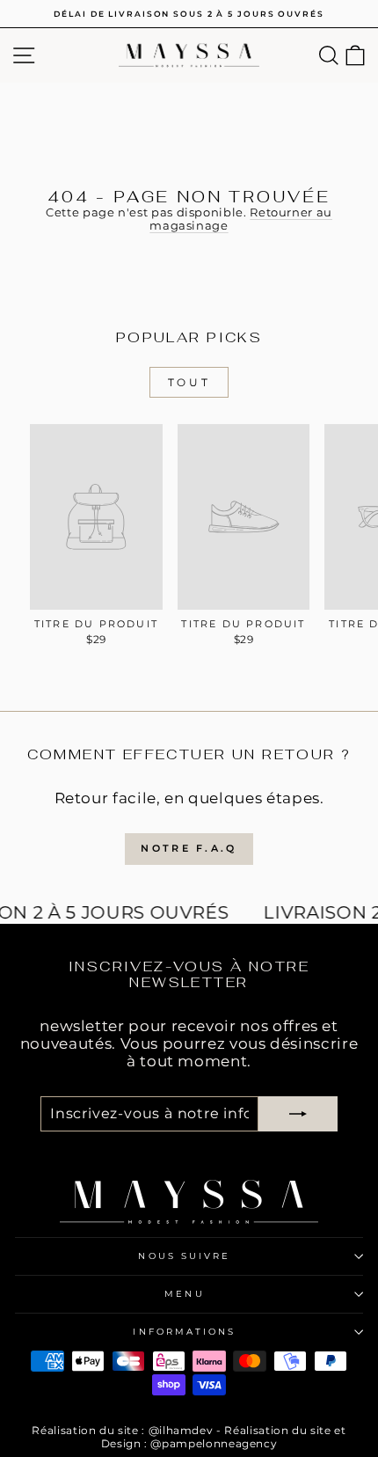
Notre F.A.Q (188, 848)
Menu (184, 1294)
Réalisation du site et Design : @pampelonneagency (223, 1436)
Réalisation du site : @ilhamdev (122, 1430)
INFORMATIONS (184, 1331)
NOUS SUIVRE (184, 1256)
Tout (189, 382)
